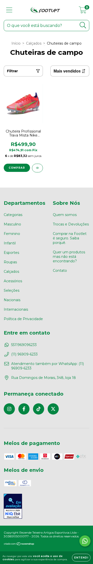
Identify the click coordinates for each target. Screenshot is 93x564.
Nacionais (12, 300)
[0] (83, 11)
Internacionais (16, 309)
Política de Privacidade (23, 319)
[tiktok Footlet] (38, 409)
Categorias (13, 214)
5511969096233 (24, 345)
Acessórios (13, 281)
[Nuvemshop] (19, 544)
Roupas (10, 262)
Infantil (10, 243)
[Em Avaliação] (13, 507)
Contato (60, 270)
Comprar (17, 167)
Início (16, 43)
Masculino (12, 224)
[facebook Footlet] (24, 409)
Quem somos (65, 214)
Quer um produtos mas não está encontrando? (69, 256)
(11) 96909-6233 (24, 354)
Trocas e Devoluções (71, 224)
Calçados (33, 43)
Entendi (81, 557)
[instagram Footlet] (9, 409)
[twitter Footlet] (53, 409)
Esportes (11, 252)
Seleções (11, 290)
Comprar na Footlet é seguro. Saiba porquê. (70, 238)
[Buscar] (83, 25)
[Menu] (9, 10)
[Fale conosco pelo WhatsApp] (85, 541)
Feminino (12, 233)
